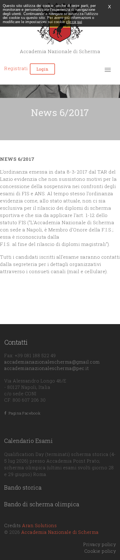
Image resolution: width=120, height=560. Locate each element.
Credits (30, 525)
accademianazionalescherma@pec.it (46, 368)
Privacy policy (99, 544)
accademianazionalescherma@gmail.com (52, 362)
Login (42, 69)
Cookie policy (100, 551)
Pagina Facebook (23, 413)
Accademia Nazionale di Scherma (60, 532)
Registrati (16, 68)
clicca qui (74, 22)
